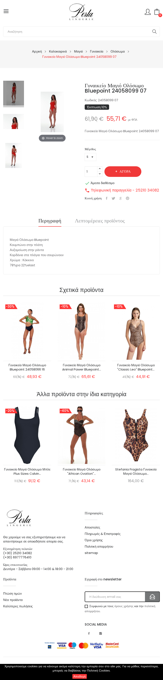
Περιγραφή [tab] (49, 221)
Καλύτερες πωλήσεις (18, 606)
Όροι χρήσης (94, 540)
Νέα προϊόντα (13, 600)
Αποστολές (92, 527)
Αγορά (125, 171)
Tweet (113, 198)
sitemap (91, 553)
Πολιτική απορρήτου (99, 546)
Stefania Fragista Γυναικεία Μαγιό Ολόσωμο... (136, 471)
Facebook (89, 633)
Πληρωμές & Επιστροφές (103, 534)
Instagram (100, 633)
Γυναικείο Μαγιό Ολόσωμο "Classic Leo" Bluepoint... (136, 367)
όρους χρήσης (123, 606)
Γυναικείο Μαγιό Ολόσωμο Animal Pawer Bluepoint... (81, 367)
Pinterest (127, 198)
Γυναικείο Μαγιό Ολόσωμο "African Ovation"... (81, 471)
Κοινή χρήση (107, 198)
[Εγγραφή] (152, 596)
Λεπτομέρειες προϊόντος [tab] (100, 221)
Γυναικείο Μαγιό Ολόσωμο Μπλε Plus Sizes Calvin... (27, 471)
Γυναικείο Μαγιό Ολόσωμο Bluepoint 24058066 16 (27, 367)
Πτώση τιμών (12, 593)
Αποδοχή (79, 676)
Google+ (120, 198)
